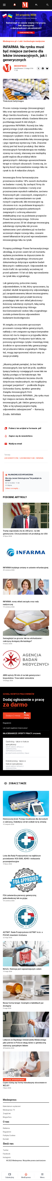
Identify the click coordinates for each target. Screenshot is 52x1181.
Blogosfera (7, 1117)
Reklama (6, 1128)
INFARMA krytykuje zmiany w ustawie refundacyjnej (25, 567)
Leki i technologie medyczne (32, 41)
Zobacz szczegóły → (12, 488)
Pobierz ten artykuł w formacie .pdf (25, 428)
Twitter (5, 1150)
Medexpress (20, 66)
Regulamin (7, 723)
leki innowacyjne (27, 458)
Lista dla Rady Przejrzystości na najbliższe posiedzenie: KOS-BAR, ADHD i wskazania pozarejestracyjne (22, 859)
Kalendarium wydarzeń (12, 1106)
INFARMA (39, 458)
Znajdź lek (7, 1113)
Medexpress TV (9, 1110)
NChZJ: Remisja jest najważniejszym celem (22, 969)
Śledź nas (8, 1143)
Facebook (6, 1154)
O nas (6, 1121)
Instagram (7, 1157)
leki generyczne (11, 458)
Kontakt (6, 1139)
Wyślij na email (15, 444)
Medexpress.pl (9, 41)
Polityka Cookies (9, 1135)
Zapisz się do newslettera (20, 436)
